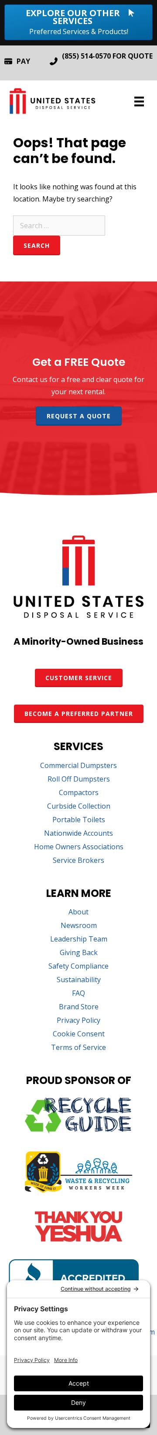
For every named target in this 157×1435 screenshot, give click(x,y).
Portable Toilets (78, 820)
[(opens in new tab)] (78, 1131)
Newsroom (79, 926)
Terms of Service (78, 1048)
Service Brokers (78, 861)
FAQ (78, 994)
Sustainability (79, 980)
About (78, 912)
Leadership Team (78, 939)
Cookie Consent (79, 1034)
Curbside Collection (78, 807)
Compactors (79, 793)
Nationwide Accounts (78, 834)
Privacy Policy (78, 1021)
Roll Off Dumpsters (79, 779)
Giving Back (79, 953)
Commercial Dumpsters (78, 766)
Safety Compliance (78, 966)
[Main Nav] (139, 101)
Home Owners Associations (78, 847)
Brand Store (79, 1007)
